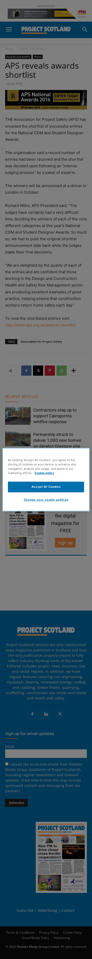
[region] (46, 479)
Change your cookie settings (46, 499)
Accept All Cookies (46, 487)
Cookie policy (44, 473)
